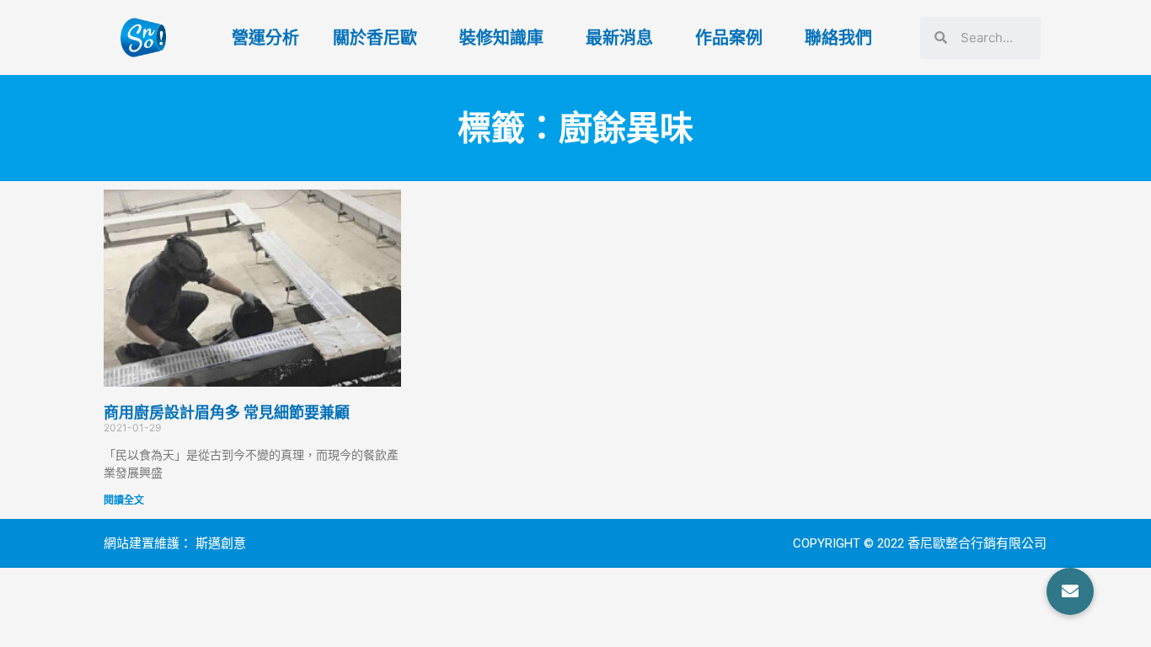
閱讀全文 (124, 500)
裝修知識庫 (501, 38)
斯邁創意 (220, 543)
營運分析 (265, 38)
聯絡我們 (838, 38)
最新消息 (619, 38)
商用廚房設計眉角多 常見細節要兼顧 (227, 412)
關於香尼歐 (375, 38)
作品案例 (729, 38)
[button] (1070, 591)
